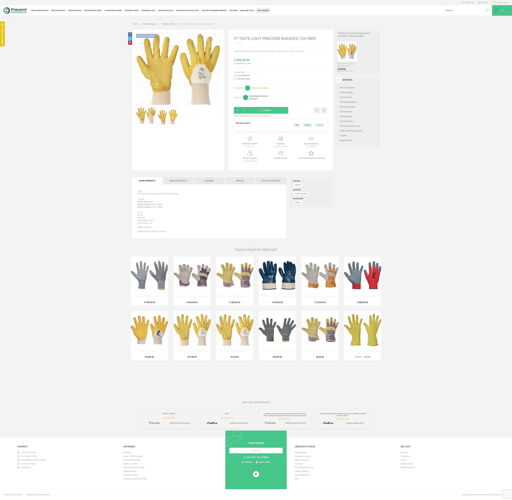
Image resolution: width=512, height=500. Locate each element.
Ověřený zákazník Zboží (239, 423)
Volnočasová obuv (348, 107)
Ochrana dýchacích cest (350, 126)
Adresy (404, 460)
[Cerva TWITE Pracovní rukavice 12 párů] (149, 336)
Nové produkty (301, 452)
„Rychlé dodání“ (169, 414)
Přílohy (240, 181)
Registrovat (469, 2)
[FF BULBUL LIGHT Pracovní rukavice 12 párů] (277, 336)
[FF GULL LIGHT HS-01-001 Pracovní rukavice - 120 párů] (192, 281)
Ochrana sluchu (346, 121)
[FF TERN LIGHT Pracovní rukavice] (320, 336)
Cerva (243, 72)
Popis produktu (147, 181)
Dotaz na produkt (271, 181)
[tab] (147, 180)
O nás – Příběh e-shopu (133, 456)
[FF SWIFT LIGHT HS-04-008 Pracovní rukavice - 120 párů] (277, 281)
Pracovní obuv (346, 97)
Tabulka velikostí (178, 181)
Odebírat (249, 462)
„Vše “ (227, 414)
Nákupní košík (406, 464)
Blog (297, 479)
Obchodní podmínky (131, 460)
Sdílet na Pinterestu (130, 43)
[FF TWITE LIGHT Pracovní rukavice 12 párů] (192, 336)
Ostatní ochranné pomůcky (351, 131)
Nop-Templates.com (42, 495)
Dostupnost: (238, 88)
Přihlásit (485, 2)
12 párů (307, 125)
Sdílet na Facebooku (130, 34)
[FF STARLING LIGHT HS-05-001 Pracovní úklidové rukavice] (362, 336)
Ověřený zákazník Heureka (179, 423)
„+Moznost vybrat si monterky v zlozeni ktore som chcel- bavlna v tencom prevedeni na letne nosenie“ (285, 415)
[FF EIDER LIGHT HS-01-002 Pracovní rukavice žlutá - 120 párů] (320, 281)
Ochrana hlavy (346, 116)
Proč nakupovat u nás (304, 467)
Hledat (487, 10)
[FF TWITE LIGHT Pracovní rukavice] (234, 336)
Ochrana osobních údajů (133, 467)
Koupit (344, 54)
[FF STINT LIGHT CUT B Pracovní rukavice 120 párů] (149, 281)
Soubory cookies (130, 464)
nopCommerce (17, 495)
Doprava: (237, 97)
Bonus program (250, 156)
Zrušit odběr (264, 462)
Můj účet (404, 452)
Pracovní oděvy (346, 92)
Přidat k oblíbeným (317, 110)
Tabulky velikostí (301, 471)
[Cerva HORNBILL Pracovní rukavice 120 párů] (362, 281)
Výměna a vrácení (250, 142)
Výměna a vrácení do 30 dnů (135, 479)
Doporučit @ (324, 110)
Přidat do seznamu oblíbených (348, 54)
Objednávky (405, 456)
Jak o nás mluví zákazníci (256, 402)
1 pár (297, 125)
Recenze (209, 181)
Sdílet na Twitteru (130, 39)
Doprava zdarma (311, 142)
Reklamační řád (129, 471)
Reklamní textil (345, 140)
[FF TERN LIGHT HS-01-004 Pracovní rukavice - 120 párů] (234, 281)
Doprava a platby (130, 475)
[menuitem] (173, 452)
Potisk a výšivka (301, 460)
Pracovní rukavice (347, 88)
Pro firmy (298, 464)
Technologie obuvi (302, 475)
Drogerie (343, 136)
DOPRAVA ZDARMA (146, 36)
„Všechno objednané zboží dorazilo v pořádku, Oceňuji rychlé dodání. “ (343, 415)
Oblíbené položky (408, 467)
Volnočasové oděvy (348, 102)
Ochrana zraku (346, 112)
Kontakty (127, 452)
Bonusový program (303, 456)
